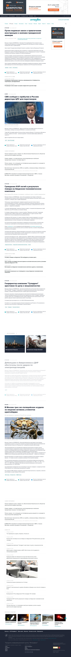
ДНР (6, 389)
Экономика (21, 23)
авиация (6, 67)
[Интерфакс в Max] (32, 652)
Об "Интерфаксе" (13, 631)
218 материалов (58, 626)
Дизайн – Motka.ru (56, 652)
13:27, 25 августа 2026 (13, 183)
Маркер (6, 649)
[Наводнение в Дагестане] (47, 620)
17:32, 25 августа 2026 (12, 94)
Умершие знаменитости (10, 622)
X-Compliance (7, 647)
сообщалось (10, 226)
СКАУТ (6, 648)
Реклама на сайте (32, 631)
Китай (29, 244)
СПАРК (6, 646)
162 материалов (45, 625)
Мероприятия (40, 631)
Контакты (7, 631)
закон (10, 67)
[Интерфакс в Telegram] (27, 652)
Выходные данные (56, 651)
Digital (39, 23)
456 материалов (8, 624)
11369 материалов (21, 625)
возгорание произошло (35, 226)
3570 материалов (33, 625)
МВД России (18, 474)
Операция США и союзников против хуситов (59, 623)
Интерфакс (35, 19)
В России (11, 23)
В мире (16, 23)
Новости (44, 23)
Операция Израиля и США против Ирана (34, 623)
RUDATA (26, 648)
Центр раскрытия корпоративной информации (32, 649)
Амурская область (8, 244)
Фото (53, 23)
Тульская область (16, 307)
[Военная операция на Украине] (23, 620)
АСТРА (6, 650)
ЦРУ (6, 140)
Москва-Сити (12, 474)
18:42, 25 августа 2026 (12, 404)
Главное (6, 23)
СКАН (26, 647)
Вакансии (26, 631)
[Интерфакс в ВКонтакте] (29, 652)
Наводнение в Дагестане (45, 623)
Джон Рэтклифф (11, 140)
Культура (30, 23)
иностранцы (15, 67)
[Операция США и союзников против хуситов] (60, 620)
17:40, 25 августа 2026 (13, 280)
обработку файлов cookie (52, 638)
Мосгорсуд (7, 474)
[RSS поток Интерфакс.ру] (30, 652)
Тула (6, 307)
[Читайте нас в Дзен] (25, 652)
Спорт (26, 23)
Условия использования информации (59, 650)
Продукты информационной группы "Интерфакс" (21, 643)
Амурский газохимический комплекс (20, 244)
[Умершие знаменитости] (10, 620)
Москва (35, 23)
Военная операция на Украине (22, 623)
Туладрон (10, 307)
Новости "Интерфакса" (28, 646)
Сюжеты (48, 23)
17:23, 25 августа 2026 (13, 360)
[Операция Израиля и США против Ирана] (35, 621)
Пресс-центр (20, 631)
